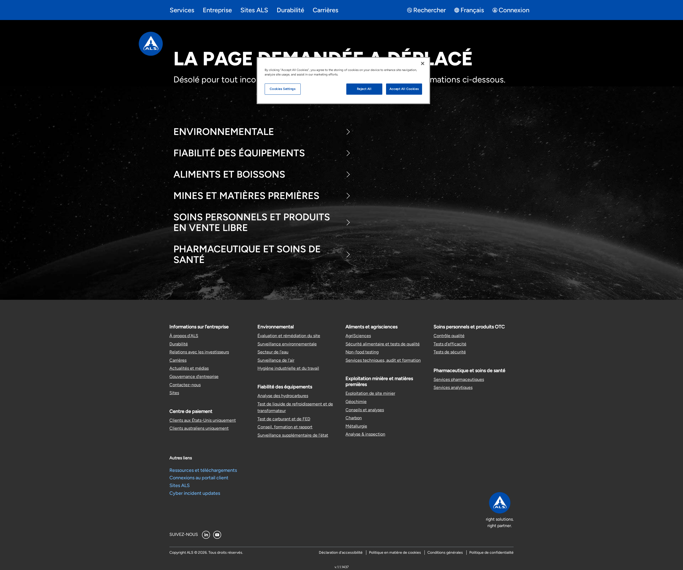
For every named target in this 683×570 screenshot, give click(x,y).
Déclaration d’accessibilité (341, 552)
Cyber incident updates (194, 493)
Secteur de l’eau (272, 351)
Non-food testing (362, 351)
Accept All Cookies (404, 89)
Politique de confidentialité (491, 552)
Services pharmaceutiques (459, 379)
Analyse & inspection (365, 434)
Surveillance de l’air (275, 360)
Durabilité (178, 343)
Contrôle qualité (449, 335)
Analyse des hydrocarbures (282, 395)
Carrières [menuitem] (325, 10)
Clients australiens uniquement (199, 428)
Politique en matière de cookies (395, 552)
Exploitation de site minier (370, 393)
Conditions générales (445, 552)
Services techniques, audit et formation (383, 360)
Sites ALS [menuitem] (254, 10)
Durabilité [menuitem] (290, 10)
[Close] (422, 63)
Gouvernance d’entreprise (194, 376)
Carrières (177, 360)
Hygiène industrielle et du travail (288, 368)
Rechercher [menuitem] (429, 10)
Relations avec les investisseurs (199, 351)
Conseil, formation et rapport (284, 426)
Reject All (364, 89)
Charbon (354, 417)
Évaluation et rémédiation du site (288, 335)
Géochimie (356, 401)
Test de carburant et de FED (283, 418)
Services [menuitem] (182, 10)
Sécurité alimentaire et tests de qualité (383, 343)
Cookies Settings (282, 89)
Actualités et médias (189, 368)
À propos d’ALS (183, 335)
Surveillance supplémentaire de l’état (292, 435)
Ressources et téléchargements (203, 470)
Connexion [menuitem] (514, 10)
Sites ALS (179, 485)
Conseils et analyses (365, 409)
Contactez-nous (185, 384)
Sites (174, 392)
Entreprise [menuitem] (217, 10)
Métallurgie (356, 426)
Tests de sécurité (450, 351)
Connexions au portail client (198, 478)
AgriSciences (358, 335)
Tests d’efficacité (450, 343)
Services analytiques (453, 387)
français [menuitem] (472, 10)
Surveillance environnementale (287, 343)
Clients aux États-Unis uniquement (202, 420)
